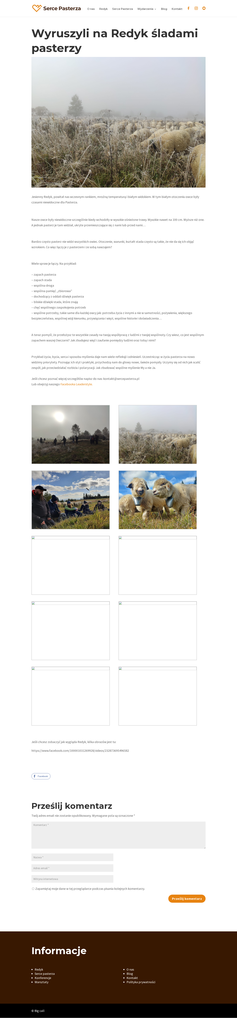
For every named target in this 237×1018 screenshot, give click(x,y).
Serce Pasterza (122, 9)
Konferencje (43, 978)
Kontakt (177, 9)
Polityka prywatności (141, 982)
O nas (91, 9)
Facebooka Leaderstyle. (76, 384)
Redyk (103, 9)
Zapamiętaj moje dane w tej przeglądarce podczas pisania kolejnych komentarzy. (90, 889)
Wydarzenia (145, 9)
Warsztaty (41, 982)
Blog (164, 9)
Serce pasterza (45, 974)
